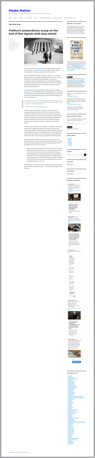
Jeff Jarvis (70, 405)
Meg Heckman (71, 419)
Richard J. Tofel (71, 431)
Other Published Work (46, 18)
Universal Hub (71, 442)
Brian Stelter (70, 379)
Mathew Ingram (71, 413)
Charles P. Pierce (71, 381)
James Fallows (71, 403)
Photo (25, 64)
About (15, 18)
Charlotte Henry (71, 382)
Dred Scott (14, 44)
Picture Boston (71, 428)
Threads (69, 141)
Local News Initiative (80, 68)
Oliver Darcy (70, 426)
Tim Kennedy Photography (73, 438)
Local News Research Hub (73, 409)
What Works (70, 443)
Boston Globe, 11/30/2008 (73, 109)
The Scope (70, 435)
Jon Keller (70, 408)
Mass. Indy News (58, 18)
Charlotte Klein (71, 384)
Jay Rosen (70, 404)
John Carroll (70, 407)
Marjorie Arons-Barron (73, 412)
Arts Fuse (70, 375)
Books (35, 18)
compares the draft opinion (49, 139)
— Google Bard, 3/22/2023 (72, 96)
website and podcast (71, 63)
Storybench (70, 434)
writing (37, 90)
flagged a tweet (28, 92)
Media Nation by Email (70, 18)
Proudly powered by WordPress (21, 452)
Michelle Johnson (71, 420)
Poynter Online (71, 430)
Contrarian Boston (72, 388)
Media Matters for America (73, 418)
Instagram (70, 145)
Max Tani (70, 415)
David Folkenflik (71, 393)
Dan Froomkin (71, 389)
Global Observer (71, 398)
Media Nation (19, 10)
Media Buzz (70, 416)
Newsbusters (70, 423)
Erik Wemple (70, 394)
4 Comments (11, 50)
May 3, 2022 (44, 106)
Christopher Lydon (72, 385)
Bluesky (69, 139)
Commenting (28, 18)
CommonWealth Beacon (73, 386)
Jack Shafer (70, 401)
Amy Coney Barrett (13, 42)
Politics (13, 41)
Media (10, 41)
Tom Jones (70, 441)
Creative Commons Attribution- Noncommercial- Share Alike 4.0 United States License (75, 80)
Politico (10, 48)
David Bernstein (71, 392)
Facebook (70, 138)
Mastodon (70, 142)
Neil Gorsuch (15, 46)
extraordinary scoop (41, 68)
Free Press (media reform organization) (76, 397)
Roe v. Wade (14, 48)
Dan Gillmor (70, 390)
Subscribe (70, 127)
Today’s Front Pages (72, 439)
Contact (21, 18)
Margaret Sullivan (71, 411)
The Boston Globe (70, 70)
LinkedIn (70, 143)
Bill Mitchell (70, 377)
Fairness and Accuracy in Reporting (75, 396)
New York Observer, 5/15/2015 (74, 104)
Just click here (73, 33)
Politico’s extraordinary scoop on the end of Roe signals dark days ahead (33, 32)
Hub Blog (70, 400)
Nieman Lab (70, 424)
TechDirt (70, 437)
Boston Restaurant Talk (73, 378)
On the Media (70, 427)
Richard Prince (71, 432)
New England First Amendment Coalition (76, 422)
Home (10, 18)
